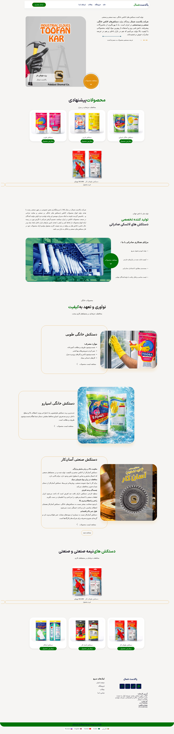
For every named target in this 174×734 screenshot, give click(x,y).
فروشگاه (97, 4)
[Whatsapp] (127, 686)
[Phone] (133, 686)
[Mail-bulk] (138, 686)
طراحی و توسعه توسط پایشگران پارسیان (87, 724)
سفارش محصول (126, 141)
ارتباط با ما (82, 4)
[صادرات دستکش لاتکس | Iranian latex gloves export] (130, 679)
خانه (104, 4)
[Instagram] (122, 686)
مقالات (90, 4)
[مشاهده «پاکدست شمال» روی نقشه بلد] (41, 695)
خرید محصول (87, 184)
